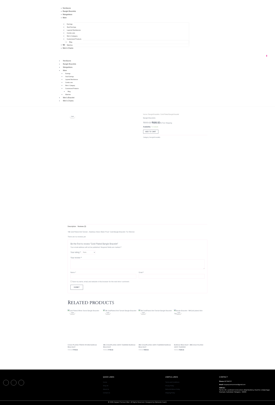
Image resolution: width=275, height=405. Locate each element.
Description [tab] (72, 226)
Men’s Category (70, 85)
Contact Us (106, 393)
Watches (68, 94)
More (65, 70)
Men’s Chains (68, 101)
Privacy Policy (169, 386)
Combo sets (69, 82)
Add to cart (150, 131)
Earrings (67, 73)
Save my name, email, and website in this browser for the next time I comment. (101, 282)
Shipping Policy (170, 393)
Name (73, 272)
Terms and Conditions (172, 382)
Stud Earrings (69, 76)
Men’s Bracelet (68, 98)
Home (145, 114)
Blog (69, 91)
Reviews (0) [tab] (82, 226)
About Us (106, 389)
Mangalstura (67, 67)
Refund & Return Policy (172, 389)
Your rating (75, 252)
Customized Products (72, 88)
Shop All (105, 386)
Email (141, 272)
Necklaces (67, 61)
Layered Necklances (71, 79)
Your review (76, 257)
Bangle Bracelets (69, 64)
